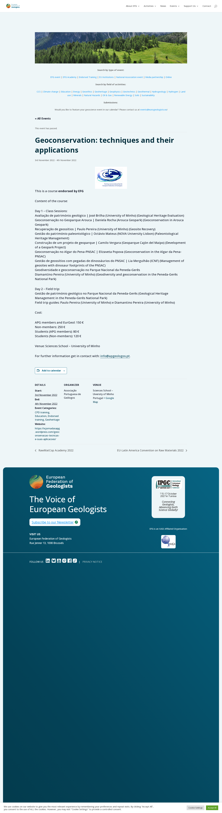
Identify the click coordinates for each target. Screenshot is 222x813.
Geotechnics (129, 91)
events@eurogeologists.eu (153, 109)
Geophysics (115, 91)
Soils (137, 95)
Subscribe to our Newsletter (53, 522)
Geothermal (144, 91)
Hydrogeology (159, 91)
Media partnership (154, 77)
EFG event (55, 77)
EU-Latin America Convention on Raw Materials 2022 (150, 450)
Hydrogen (173, 91)
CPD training (42, 412)
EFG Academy (69, 77)
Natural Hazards (92, 95)
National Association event (129, 77)
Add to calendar (51, 370)
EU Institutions (106, 77)
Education (66, 91)
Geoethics (87, 91)
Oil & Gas (107, 95)
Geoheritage (101, 91)
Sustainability (148, 95)
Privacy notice (92, 561)
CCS (39, 91)
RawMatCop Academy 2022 (55, 450)
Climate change (50, 91)
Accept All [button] (212, 807)
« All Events (43, 118)
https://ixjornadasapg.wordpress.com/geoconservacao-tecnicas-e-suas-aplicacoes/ (47, 434)
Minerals (77, 95)
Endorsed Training (88, 77)
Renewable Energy (123, 95)
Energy (76, 91)
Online (169, 77)
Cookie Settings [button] (195, 807)
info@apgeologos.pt (115, 356)
